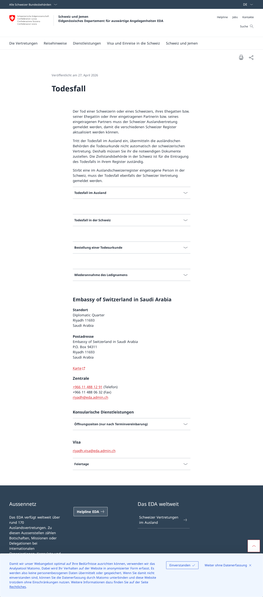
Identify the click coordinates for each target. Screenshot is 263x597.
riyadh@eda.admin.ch (90, 397)
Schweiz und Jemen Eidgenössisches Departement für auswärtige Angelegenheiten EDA (110, 18)
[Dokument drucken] (241, 57)
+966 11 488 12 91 (87, 387)
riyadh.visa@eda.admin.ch (94, 450)
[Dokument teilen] (251, 57)
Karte (77, 368)
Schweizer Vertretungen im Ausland (158, 520)
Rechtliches (17, 587)
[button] (55, 43)
